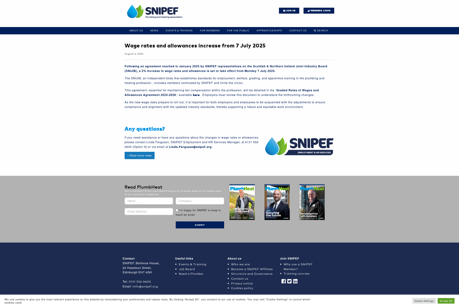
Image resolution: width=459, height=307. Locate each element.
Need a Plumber (191, 273)
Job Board (187, 269)
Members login (321, 10)
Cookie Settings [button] (424, 301)
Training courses (297, 273)
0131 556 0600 (140, 281)
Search (322, 30)
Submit (200, 225)
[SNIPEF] (156, 12)
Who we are (240, 264)
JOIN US (291, 10)
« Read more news (139, 155)
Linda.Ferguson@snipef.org (190, 147)
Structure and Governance (252, 273)
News (154, 30)
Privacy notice (242, 283)
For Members (210, 30)
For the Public (238, 30)
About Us (136, 30)
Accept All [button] (446, 301)
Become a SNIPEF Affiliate (252, 269)
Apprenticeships (269, 30)
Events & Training (179, 30)
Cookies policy (242, 288)
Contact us (298, 30)
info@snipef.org (145, 286)
